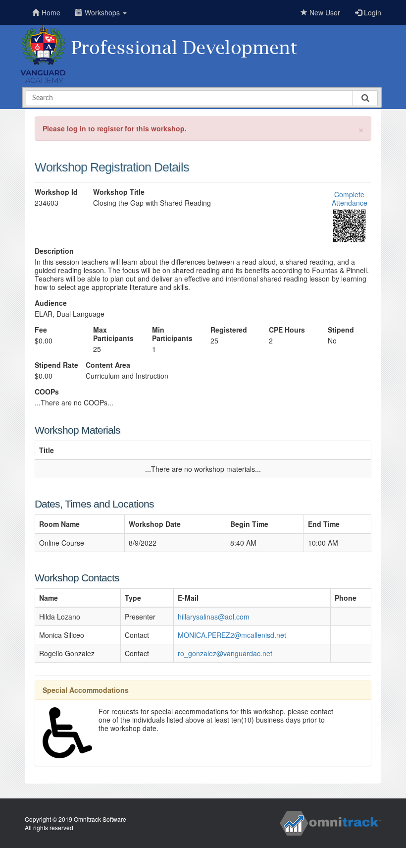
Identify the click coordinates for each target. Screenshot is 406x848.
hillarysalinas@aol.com (214, 617)
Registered (228, 330)
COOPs (47, 392)
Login (371, 12)
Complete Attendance (349, 198)
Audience (51, 303)
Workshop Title (119, 192)
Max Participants (113, 334)
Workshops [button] (103, 12)
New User (323, 12)
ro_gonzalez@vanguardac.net (225, 653)
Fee (41, 330)
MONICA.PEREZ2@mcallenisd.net (232, 635)
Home (51, 12)
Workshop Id (56, 192)
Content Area (108, 365)
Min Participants (172, 334)
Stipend (341, 330)
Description (54, 251)
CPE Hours (287, 330)
